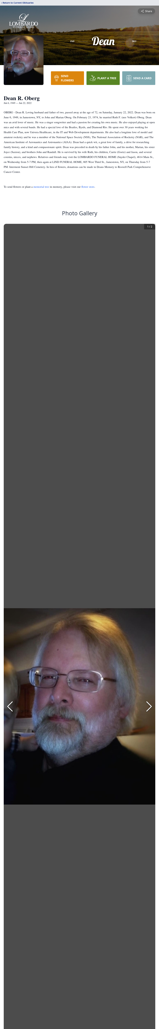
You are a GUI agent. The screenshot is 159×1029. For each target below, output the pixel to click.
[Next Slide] (149, 706)
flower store (87, 186)
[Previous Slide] (10, 706)
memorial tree (41, 186)
